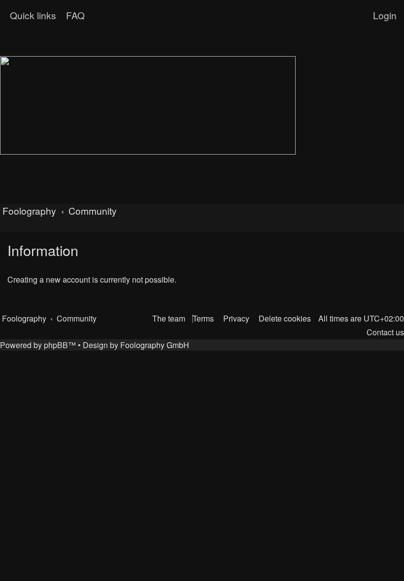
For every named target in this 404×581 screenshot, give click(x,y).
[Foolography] (148, 105)
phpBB (56, 345)
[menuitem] (74, 15)
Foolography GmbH (154, 345)
